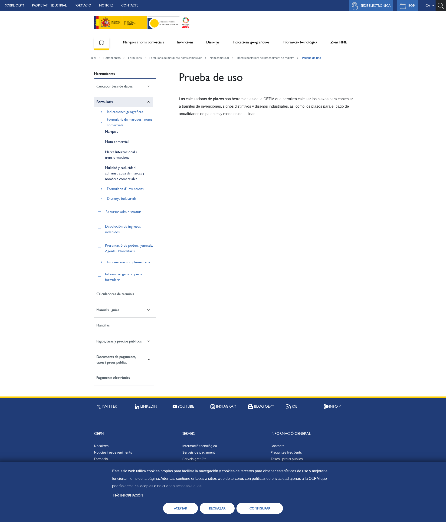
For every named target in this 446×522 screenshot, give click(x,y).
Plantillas (103, 325)
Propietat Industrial (49, 5)
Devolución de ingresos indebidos (123, 229)
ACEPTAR (180, 508)
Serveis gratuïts (194, 459)
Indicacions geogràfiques (251, 42)
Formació (83, 5)
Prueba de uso (311, 58)
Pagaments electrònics (113, 377)
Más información (128, 495)
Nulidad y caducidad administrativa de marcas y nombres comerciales (124, 173)
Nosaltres (101, 446)
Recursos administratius (123, 211)
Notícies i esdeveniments (113, 452)
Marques (111, 131)
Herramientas (112, 58)
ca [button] (429, 5)
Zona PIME (339, 42)
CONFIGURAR (259, 508)
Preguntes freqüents (286, 452)
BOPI (412, 5)
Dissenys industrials (121, 198)
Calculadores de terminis (115, 294)
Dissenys (213, 42)
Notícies (106, 5)
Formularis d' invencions (125, 189)
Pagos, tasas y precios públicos (119, 341)
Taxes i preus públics (287, 459)
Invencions (185, 42)
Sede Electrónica (375, 5)
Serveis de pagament (198, 452)
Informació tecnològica (300, 42)
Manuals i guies (107, 310)
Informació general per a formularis (123, 277)
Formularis (135, 58)
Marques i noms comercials (143, 42)
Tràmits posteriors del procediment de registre (265, 58)
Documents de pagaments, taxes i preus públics (116, 359)
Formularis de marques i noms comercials (175, 58)
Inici (93, 58)
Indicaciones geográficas (125, 112)
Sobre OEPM (14, 5)
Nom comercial (219, 58)
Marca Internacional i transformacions (121, 155)
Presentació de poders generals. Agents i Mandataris (129, 248)
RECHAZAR (217, 508)
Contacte (129, 5)
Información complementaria (128, 262)
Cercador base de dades (114, 86)
